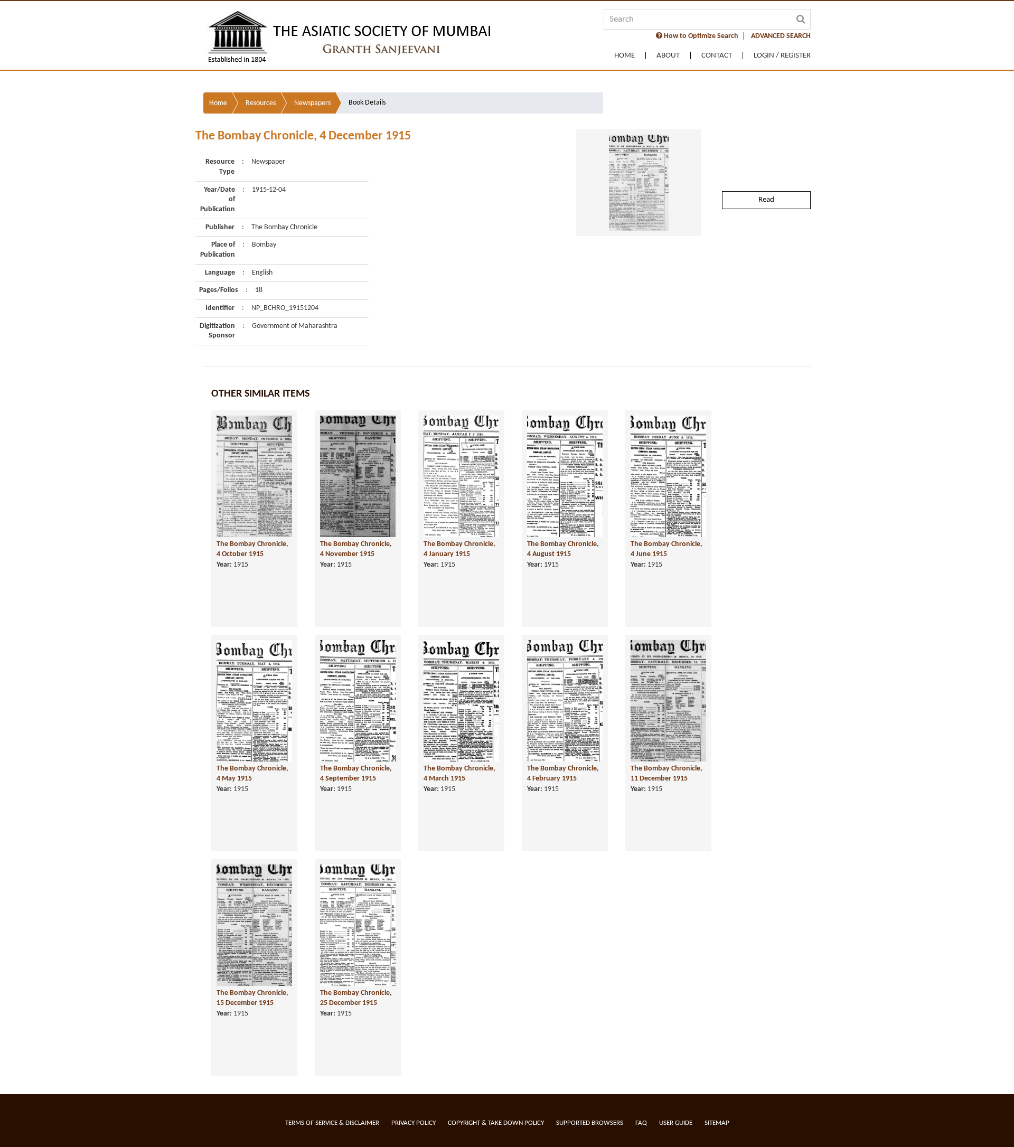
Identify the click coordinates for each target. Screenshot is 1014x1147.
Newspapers (312, 103)
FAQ (641, 1123)
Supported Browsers (589, 1123)
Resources (261, 103)
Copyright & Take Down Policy (496, 1123)
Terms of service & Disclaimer (332, 1123)
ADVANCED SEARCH (781, 36)
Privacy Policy (413, 1123)
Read (766, 200)
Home (624, 55)
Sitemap (717, 1123)
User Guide (675, 1123)
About (668, 55)
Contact (716, 55)
